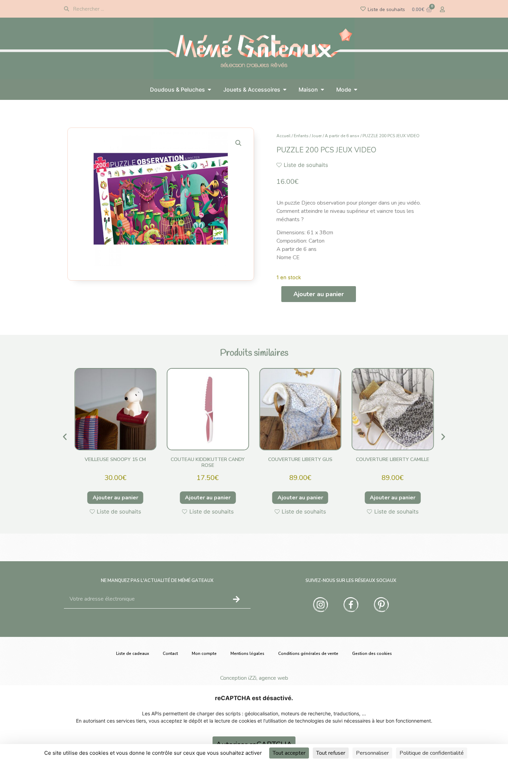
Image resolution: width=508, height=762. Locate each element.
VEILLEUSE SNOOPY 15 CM (115, 459)
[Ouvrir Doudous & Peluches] (209, 89)
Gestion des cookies (372, 653)
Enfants (301, 136)
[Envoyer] (236, 599)
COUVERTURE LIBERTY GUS (300, 459)
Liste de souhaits (386, 9)
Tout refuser (330, 753)
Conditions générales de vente (308, 653)
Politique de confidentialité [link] (431, 753)
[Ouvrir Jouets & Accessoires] (285, 89)
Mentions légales (247, 653)
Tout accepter (289, 753)
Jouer (317, 136)
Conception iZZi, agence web (254, 678)
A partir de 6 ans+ (342, 136)
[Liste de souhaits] (363, 8)
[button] (238, 143)
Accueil (283, 136)
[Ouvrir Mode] (355, 89)
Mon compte (204, 653)
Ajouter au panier (318, 294)
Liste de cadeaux (132, 653)
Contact (170, 653)
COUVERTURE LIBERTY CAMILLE (392, 459)
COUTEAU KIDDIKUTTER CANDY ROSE (208, 462)
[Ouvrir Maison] (322, 89)
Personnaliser (372, 753)
